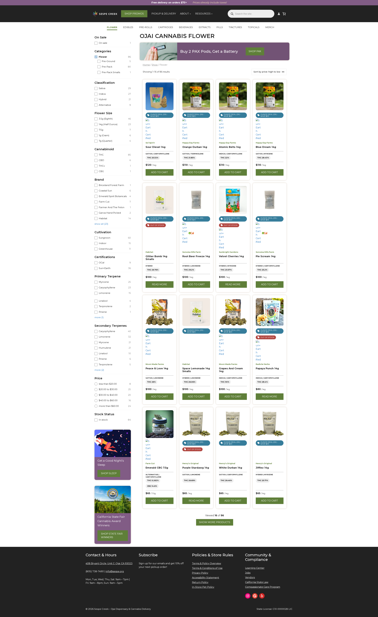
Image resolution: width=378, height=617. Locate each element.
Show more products (214, 522)
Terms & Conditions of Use (207, 568)
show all (101, 223)
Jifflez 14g (262, 467)
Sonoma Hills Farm (191, 252)
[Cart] (284, 13)
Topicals (253, 27)
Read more (159, 284)
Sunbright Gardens (228, 252)
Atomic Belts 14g (230, 147)
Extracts (205, 27)
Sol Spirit (150, 143)
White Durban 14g (230, 467)
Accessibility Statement (205, 577)
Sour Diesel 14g (156, 147)
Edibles (128, 27)
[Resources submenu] (212, 13)
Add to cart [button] (159, 172)
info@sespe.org (115, 571)
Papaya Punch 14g (267, 368)
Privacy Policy (200, 573)
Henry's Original (190, 463)
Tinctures (235, 27)
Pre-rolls (145, 27)
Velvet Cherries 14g (231, 256)
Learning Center (254, 568)
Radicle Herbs (263, 364)
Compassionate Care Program (262, 587)
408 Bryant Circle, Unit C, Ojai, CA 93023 (109, 563)
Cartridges (165, 27)
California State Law (256, 582)
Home (146, 65)
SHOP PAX (255, 51)
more (99, 317)
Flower (112, 27)
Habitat (149, 252)
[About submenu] (190, 13)
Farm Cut (150, 463)
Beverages (186, 27)
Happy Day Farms (190, 143)
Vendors (250, 577)
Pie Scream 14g (266, 256)
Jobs (247, 572)
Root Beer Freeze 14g (196, 256)
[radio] (112, 384)
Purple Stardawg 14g (195, 467)
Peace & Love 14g (157, 368)
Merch (269, 27)
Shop (155, 65)
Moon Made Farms (155, 364)
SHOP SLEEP (109, 473)
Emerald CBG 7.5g (157, 467)
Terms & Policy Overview (206, 563)
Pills (219, 27)
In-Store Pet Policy (203, 587)
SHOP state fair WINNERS (112, 535)
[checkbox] (112, 43)
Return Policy (200, 582)
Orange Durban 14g (194, 147)
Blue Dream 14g (266, 147)
